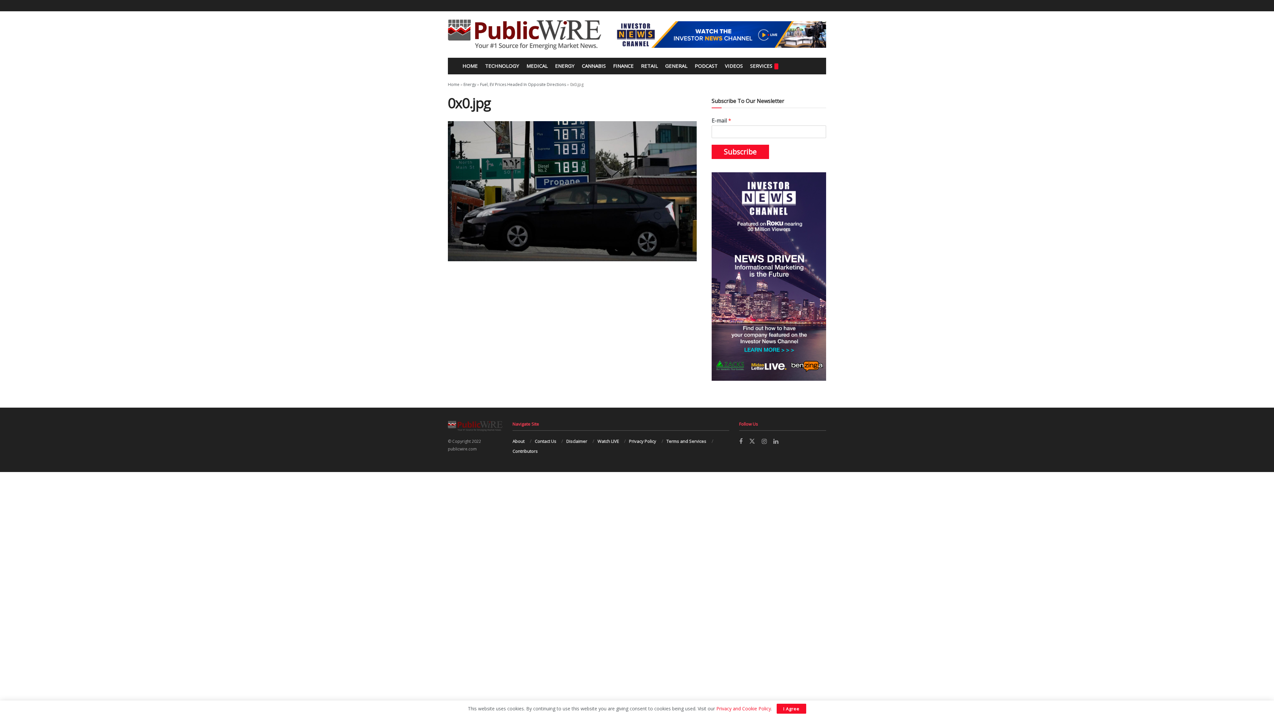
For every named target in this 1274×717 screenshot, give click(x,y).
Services (761, 65)
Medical (537, 65)
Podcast (706, 65)
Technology (502, 65)
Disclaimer (576, 441)
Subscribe (740, 151)
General (676, 65)
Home (469, 65)
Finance (623, 65)
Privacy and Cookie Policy (743, 708)
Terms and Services (686, 441)
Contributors (525, 451)
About (519, 441)
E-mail (721, 120)
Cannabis (594, 65)
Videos (734, 65)
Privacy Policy (642, 441)
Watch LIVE (608, 441)
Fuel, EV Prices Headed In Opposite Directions (523, 84)
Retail (649, 65)
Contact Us (545, 441)
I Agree (791, 709)
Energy (565, 65)
